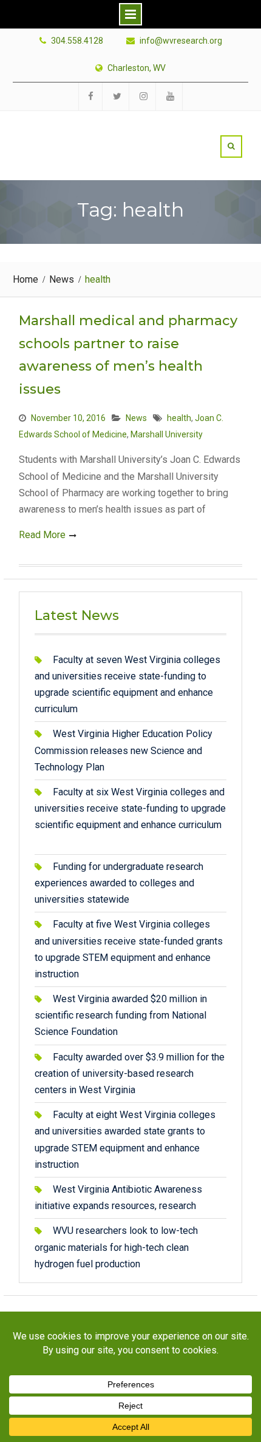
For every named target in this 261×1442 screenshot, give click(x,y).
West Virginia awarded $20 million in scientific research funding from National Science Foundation (121, 1015)
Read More (42, 535)
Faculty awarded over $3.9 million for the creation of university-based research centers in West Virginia (130, 1073)
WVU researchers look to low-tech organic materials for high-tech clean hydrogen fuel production (116, 1247)
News (136, 418)
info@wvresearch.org (181, 41)
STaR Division (90, 132)
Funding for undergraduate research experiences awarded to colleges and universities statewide (119, 883)
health (179, 418)
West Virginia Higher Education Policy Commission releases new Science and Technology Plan (123, 750)
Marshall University (166, 434)
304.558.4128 (77, 41)
